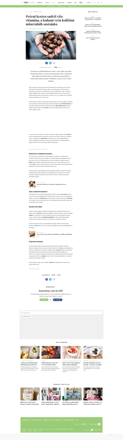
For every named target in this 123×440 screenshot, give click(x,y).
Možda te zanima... (41, 182)
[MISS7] (81, 2)
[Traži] (95, 2)
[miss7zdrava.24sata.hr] (27, 2)
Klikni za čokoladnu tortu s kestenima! (38, 149)
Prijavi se (44, 299)
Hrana (30, 11)
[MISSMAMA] (89, 2)
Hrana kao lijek (38, 11)
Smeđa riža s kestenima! (35, 269)
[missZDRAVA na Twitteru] (83, 424)
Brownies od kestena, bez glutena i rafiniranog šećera (51, 184)
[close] (110, 435)
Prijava (59, 299)
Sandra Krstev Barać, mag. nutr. (36, 28)
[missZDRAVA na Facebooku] (81, 424)
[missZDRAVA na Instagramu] (85, 424)
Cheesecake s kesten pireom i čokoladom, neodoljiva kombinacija (54, 234)
